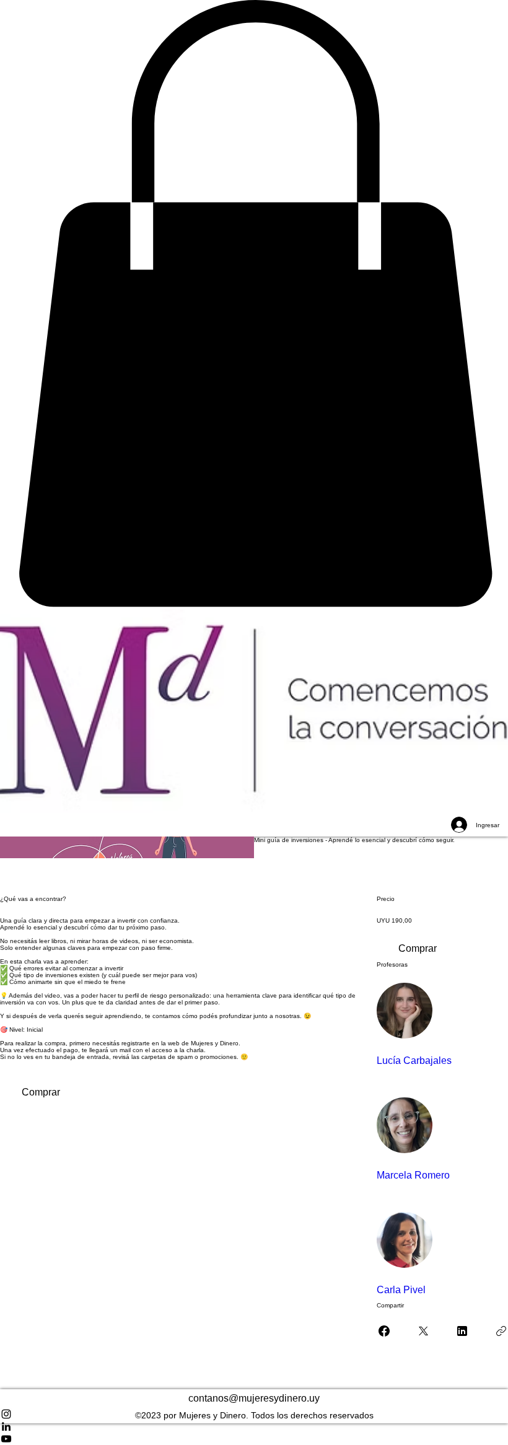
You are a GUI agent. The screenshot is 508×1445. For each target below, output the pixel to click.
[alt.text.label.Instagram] (254, 1414)
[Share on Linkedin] (462, 1331)
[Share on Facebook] (384, 1331)
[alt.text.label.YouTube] (254, 1439)
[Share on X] (423, 1331)
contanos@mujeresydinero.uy (254, 1398)
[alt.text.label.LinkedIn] (254, 1426)
